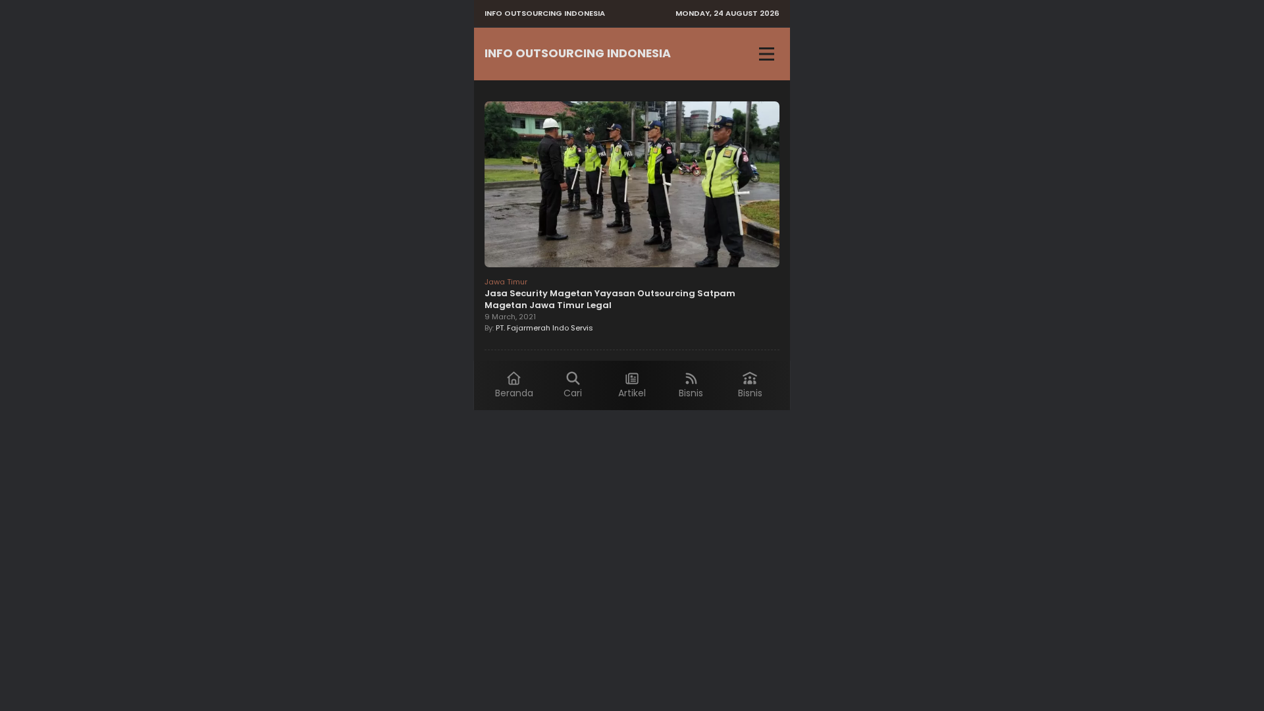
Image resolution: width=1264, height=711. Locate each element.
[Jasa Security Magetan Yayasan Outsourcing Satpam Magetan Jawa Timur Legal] (632, 186)
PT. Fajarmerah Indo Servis (544, 328)
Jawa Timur (506, 281)
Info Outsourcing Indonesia (578, 53)
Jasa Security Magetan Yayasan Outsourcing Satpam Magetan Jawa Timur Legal (610, 299)
